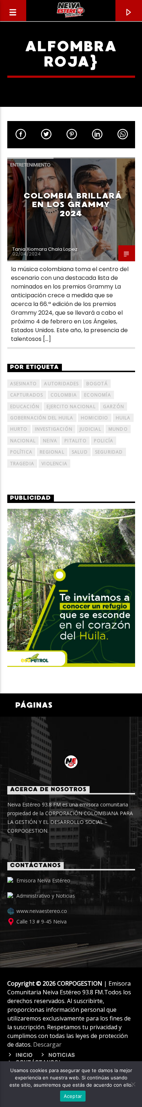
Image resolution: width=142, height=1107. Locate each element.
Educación (25, 406)
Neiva (50, 441)
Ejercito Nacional (71, 406)
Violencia (54, 463)
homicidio (95, 418)
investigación (54, 429)
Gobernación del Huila (42, 418)
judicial (90, 429)
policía (103, 441)
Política (21, 452)
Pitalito (75, 441)
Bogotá (97, 384)
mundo (118, 429)
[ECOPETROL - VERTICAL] (71, 588)
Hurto (19, 429)
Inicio (24, 1055)
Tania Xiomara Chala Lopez (45, 249)
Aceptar (73, 1096)
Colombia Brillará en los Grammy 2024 (73, 204)
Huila (123, 418)
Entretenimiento (30, 164)
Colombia (64, 395)
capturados (26, 395)
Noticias (61, 1055)
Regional (52, 452)
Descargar (47, 1044)
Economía (97, 395)
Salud (80, 452)
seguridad (109, 452)
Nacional (23, 441)
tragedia (22, 463)
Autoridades (61, 384)
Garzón (113, 406)
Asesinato (23, 384)
